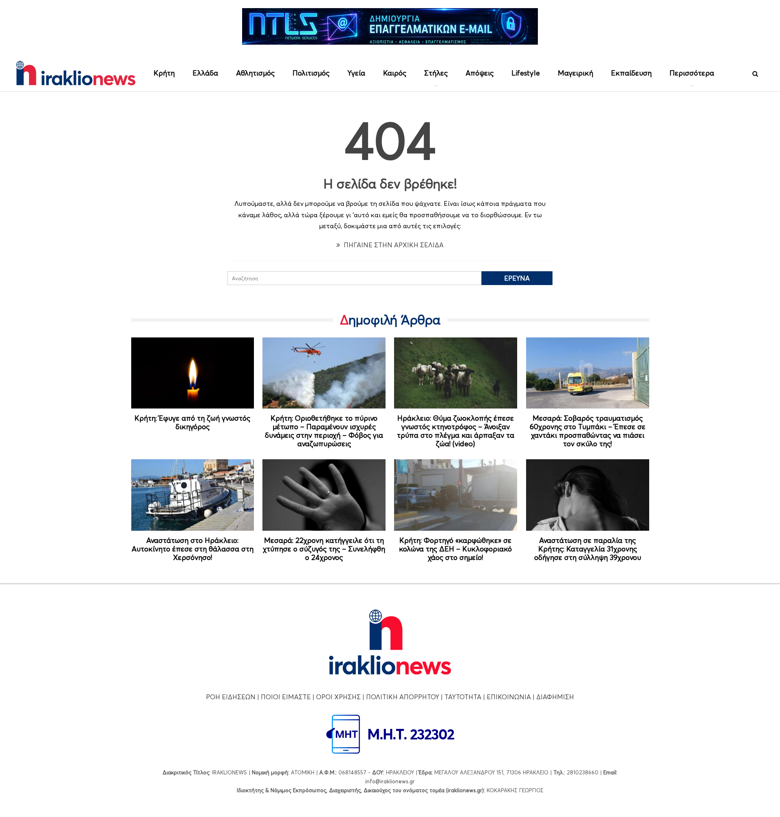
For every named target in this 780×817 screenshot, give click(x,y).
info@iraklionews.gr (390, 781)
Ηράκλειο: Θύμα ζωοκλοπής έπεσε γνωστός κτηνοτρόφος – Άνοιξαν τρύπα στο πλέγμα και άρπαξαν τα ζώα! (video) (455, 431)
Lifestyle (525, 73)
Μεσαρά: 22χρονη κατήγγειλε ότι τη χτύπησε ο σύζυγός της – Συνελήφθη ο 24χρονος (324, 549)
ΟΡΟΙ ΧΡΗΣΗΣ (338, 697)
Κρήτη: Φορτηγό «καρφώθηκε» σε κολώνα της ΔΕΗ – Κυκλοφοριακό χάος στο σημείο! (455, 549)
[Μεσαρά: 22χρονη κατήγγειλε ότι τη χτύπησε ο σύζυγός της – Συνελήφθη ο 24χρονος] (324, 495)
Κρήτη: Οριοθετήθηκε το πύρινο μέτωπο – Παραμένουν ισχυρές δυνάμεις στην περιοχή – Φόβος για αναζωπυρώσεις (324, 431)
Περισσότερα (692, 73)
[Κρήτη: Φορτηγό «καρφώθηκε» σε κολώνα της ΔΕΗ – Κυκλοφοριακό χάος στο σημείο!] (455, 495)
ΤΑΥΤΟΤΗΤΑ (462, 697)
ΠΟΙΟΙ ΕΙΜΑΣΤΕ (286, 697)
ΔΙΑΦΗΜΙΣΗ (555, 697)
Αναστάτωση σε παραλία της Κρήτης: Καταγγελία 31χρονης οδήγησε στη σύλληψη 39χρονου (587, 549)
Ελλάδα (205, 73)
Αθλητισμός (255, 73)
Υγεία (356, 73)
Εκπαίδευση (631, 73)
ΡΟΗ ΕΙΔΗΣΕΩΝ (231, 697)
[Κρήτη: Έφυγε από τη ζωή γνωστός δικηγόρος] (192, 373)
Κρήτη (164, 73)
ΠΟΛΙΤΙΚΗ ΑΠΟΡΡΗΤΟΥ (402, 697)
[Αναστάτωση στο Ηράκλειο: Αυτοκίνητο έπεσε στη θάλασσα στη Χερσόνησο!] (192, 495)
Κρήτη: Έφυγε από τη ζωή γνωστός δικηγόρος (192, 422)
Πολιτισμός (310, 73)
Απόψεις (480, 73)
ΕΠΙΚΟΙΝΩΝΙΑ (509, 697)
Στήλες (436, 73)
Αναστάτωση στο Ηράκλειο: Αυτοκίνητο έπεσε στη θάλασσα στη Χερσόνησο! (193, 549)
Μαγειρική (575, 73)
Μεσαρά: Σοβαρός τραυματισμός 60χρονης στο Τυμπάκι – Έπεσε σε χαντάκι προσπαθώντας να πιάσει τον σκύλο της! (588, 431)
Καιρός (394, 73)
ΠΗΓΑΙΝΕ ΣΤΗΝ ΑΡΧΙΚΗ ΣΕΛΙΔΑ (393, 245)
